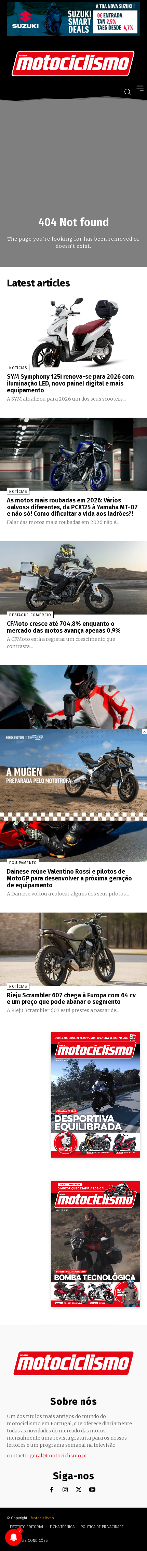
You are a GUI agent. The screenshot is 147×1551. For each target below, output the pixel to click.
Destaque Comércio (30, 615)
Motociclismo (42, 1518)
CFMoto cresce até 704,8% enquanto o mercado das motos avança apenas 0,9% (64, 627)
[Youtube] (92, 1490)
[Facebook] (51, 1490)
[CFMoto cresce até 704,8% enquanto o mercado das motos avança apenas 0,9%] (73, 578)
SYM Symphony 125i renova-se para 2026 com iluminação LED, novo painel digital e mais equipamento (70, 383)
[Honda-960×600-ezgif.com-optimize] (73, 819)
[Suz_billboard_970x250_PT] (73, 34)
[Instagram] (65, 1490)
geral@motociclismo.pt (58, 1456)
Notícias (18, 368)
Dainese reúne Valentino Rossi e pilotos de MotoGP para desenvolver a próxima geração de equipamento (69, 878)
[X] (78, 1490)
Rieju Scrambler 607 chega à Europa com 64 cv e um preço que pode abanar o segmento (71, 999)
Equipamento (23, 863)
